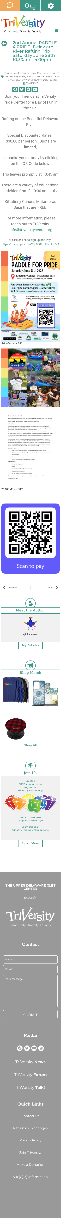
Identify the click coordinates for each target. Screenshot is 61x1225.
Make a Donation (30, 1165)
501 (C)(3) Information (30, 1177)
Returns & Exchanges (30, 1128)
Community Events (48, 73)
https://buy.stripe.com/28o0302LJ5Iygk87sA (30, 244)
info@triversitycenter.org (31, 230)
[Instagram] (41, 1048)
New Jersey (12, 79)
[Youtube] (34, 1048)
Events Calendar (35, 76)
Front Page (52, 76)
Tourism (53, 79)
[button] (57, 30)
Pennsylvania (39, 79)
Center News (28, 73)
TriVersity (30, 1061)
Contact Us (30, 1116)
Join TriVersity (30, 1152)
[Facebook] (20, 1048)
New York (25, 79)
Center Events (12, 73)
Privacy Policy (30, 1140)
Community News (15, 76)
